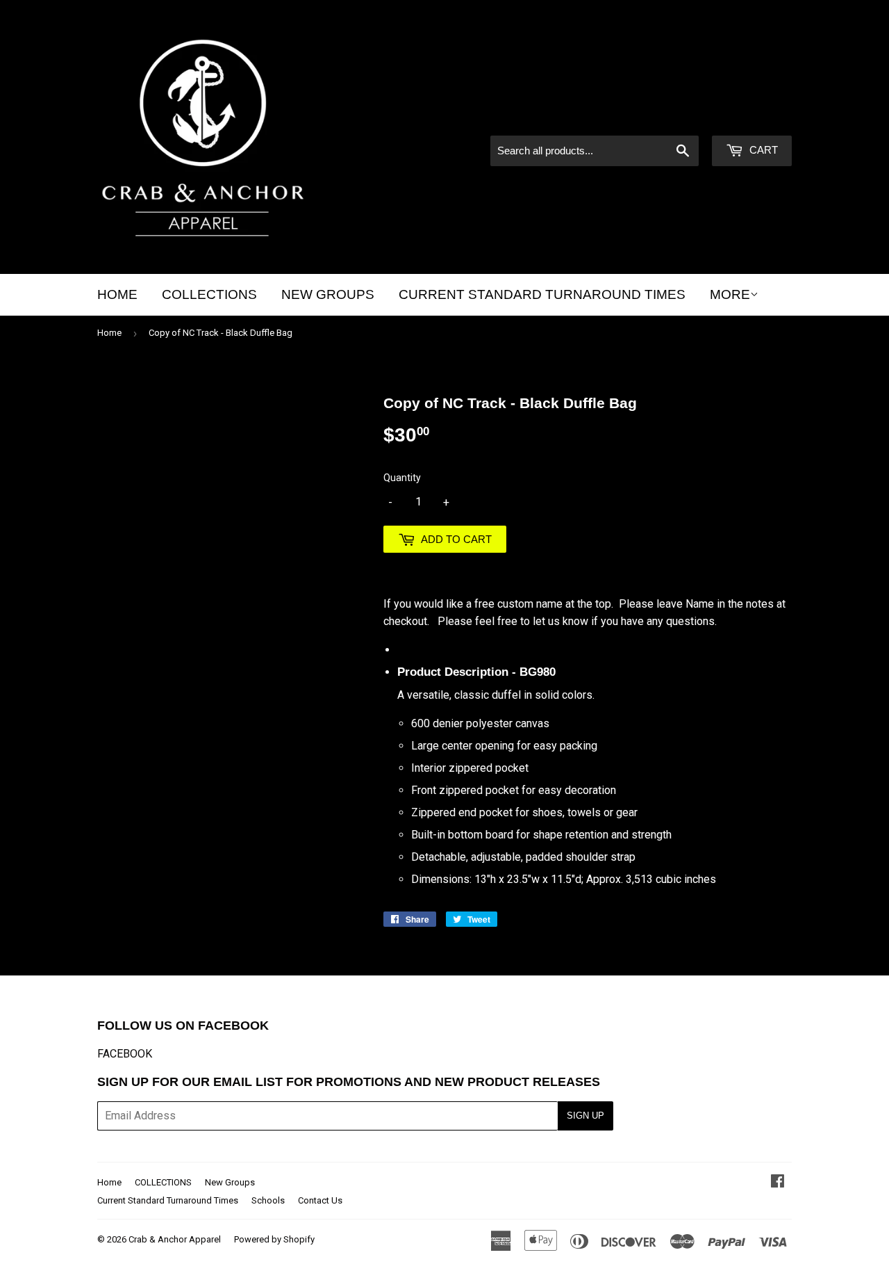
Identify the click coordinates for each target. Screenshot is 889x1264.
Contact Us (320, 1200)
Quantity (402, 477)
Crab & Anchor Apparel (174, 1239)
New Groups (327, 294)
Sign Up (585, 1115)
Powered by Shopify (274, 1239)
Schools (268, 1200)
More (730, 294)
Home (117, 294)
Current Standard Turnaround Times (542, 294)
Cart (762, 150)
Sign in (673, 116)
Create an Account (750, 116)
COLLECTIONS (209, 294)
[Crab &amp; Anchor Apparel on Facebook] (777, 1182)
